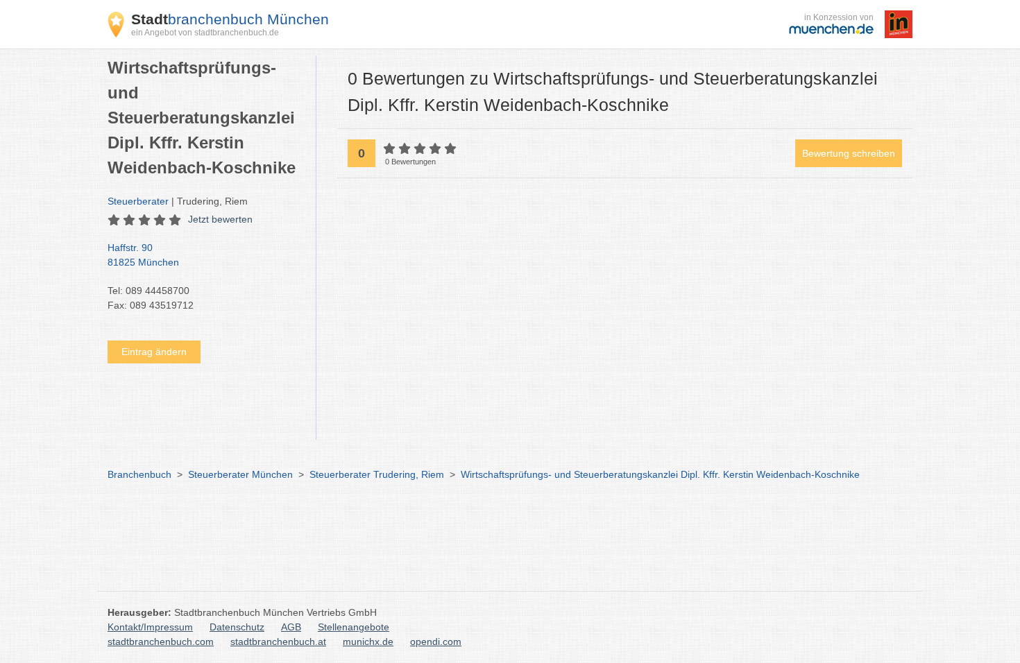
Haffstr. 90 (143, 255)
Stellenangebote (353, 626)
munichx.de (368, 641)
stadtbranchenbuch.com (161, 641)
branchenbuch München (230, 19)
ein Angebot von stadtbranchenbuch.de (205, 32)
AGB (291, 626)
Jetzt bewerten (220, 219)
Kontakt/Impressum (150, 626)
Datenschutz (237, 626)
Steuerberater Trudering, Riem (376, 474)
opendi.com (435, 641)
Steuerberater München (240, 474)
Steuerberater (138, 201)
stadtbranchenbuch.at (278, 641)
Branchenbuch (139, 474)
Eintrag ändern (154, 351)
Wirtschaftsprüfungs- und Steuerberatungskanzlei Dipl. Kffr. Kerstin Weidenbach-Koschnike (660, 474)
